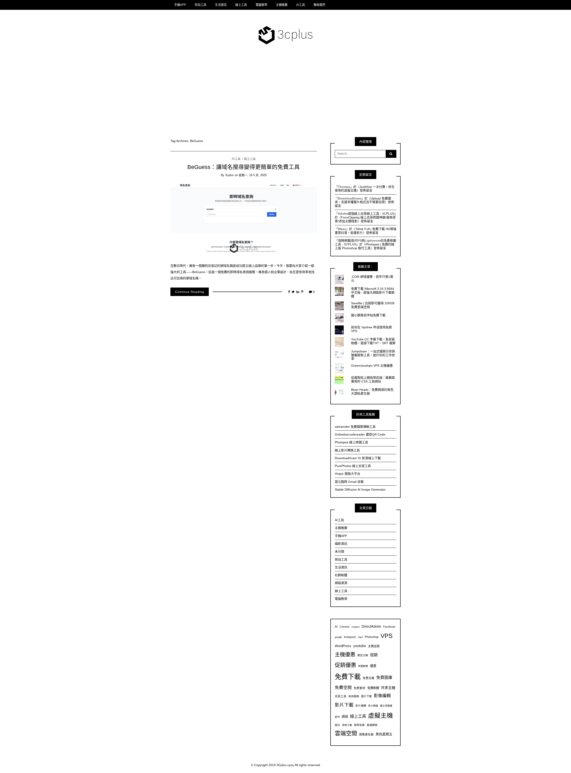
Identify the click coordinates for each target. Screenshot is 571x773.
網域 (345, 716)
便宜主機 (362, 655)
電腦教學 (261, 4)
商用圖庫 (353, 696)
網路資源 (341, 583)
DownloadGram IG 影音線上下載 (358, 458)
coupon (356, 626)
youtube (359, 646)
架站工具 (200, 4)
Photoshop (372, 637)
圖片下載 (366, 696)
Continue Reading (189, 292)
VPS (387, 635)
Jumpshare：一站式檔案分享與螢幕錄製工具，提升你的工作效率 (373, 355)
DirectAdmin (371, 626)
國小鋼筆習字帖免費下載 (368, 315)
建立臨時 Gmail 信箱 (349, 481)
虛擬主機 (380, 715)
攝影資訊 (341, 543)
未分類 (339, 551)
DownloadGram (349, 198)
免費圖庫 (384, 677)
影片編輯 (361, 705)
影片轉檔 (373, 705)
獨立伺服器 (386, 705)
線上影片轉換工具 (347, 450)
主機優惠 (345, 654)
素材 (337, 716)
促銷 (374, 655)
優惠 (373, 666)
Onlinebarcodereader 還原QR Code (360, 434)
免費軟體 (373, 688)
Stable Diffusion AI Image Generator (360, 489)
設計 (337, 725)
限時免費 (359, 725)
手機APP (180, 4)
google (338, 637)
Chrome (345, 626)
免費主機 (368, 678)
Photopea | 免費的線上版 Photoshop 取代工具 (364, 246)
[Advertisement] (285, 94)
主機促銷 (374, 646)
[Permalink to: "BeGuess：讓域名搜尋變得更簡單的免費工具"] (243, 219)
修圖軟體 (363, 666)
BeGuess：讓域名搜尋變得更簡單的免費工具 (243, 167)
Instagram (350, 636)
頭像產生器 (366, 734)
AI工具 (300, 4)
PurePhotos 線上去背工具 (353, 466)
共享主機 (388, 688)
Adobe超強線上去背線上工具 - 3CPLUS (366, 213)
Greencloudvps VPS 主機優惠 (372, 365)
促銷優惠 (345, 665)
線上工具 (241, 4)
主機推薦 (282, 4)
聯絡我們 (319, 4)
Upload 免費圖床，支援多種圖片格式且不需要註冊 (363, 200)
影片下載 (344, 704)
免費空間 (343, 687)
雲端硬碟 (372, 725)
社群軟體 (341, 575)
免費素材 (359, 688)
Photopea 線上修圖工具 (351, 442)
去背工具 (340, 696)
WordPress (343, 646)
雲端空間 (346, 733)
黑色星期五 (384, 734)
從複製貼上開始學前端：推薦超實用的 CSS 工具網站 (373, 379)
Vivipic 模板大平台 (347, 473)
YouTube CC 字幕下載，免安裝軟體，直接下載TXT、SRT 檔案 (373, 341)
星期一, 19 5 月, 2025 (253, 175)
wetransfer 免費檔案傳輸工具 (355, 426)
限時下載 (347, 725)
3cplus (229, 175)
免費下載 (348, 676)
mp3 (360, 637)
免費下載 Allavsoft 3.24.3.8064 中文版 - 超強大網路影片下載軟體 (373, 292)
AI (336, 626)
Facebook (389, 626)
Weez (342, 229)
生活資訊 (221, 4)
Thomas (344, 187)
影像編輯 (382, 695)
